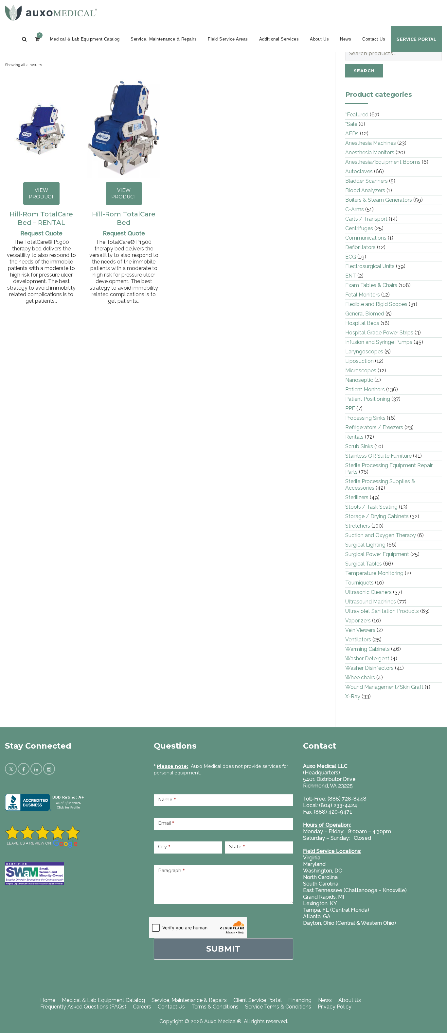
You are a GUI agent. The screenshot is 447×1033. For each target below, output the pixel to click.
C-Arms (354, 209)
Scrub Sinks (359, 446)
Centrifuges (359, 228)
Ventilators (358, 639)
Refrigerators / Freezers (374, 427)
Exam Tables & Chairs (371, 285)
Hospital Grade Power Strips (379, 333)
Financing (300, 1000)
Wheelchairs (360, 677)
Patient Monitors (365, 389)
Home (47, 1000)
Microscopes (360, 370)
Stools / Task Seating (371, 507)
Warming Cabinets (367, 649)
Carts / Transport (366, 219)
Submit (223, 949)
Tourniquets (359, 583)
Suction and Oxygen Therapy (380, 535)
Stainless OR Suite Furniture (378, 456)
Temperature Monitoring (374, 573)
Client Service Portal (257, 1000)
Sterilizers (356, 497)
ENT (350, 276)
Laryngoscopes (364, 351)
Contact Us (373, 39)
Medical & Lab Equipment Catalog (85, 39)
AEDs (352, 133)
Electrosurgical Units (370, 266)
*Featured (356, 114)
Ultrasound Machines (370, 602)
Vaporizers (358, 621)
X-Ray (352, 696)
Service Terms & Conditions (278, 1007)
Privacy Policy (334, 1007)
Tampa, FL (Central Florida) (336, 910)
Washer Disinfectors (369, 668)
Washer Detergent (367, 658)
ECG (350, 257)
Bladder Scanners (366, 181)
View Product (41, 193)
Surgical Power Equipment (377, 554)
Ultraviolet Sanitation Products (382, 611)
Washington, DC (322, 871)
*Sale (351, 124)
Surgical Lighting (365, 545)
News (345, 39)
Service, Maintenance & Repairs (164, 39)
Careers (142, 1007)
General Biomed (364, 314)
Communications (365, 238)
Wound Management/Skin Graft (384, 687)
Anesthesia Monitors (369, 152)
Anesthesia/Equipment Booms (382, 162)
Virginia (311, 858)
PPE (350, 408)
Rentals (354, 437)
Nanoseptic (359, 380)
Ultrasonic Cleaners (368, 592)
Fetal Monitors (362, 295)
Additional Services (279, 39)
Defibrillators (360, 247)
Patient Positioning (367, 399)
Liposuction (359, 361)
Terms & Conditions (215, 1007)
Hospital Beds (362, 323)
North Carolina (320, 877)
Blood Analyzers (365, 190)
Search (364, 70)
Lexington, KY (320, 903)
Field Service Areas (228, 39)
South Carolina (320, 884)
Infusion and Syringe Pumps (378, 342)
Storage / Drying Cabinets (377, 516)
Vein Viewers (360, 630)
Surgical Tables (363, 564)
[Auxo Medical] (51, 13)
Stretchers (357, 526)
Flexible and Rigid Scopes (376, 304)
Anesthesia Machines (370, 143)
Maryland (314, 864)
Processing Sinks (365, 418)
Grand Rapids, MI (323, 897)
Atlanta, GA (317, 916)
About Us (319, 39)
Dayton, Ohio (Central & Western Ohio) (349, 923)
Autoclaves (359, 171)
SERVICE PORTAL (416, 39)
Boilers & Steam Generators (378, 200)
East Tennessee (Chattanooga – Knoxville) (355, 890)
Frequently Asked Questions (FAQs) (83, 1007)
